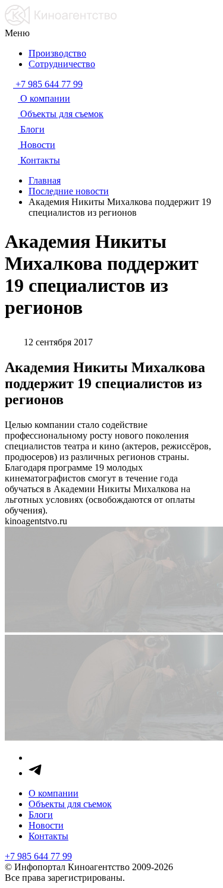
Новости (46, 825)
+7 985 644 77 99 (38, 856)
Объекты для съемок (70, 804)
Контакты (48, 836)
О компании (53, 793)
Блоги (41, 815)
